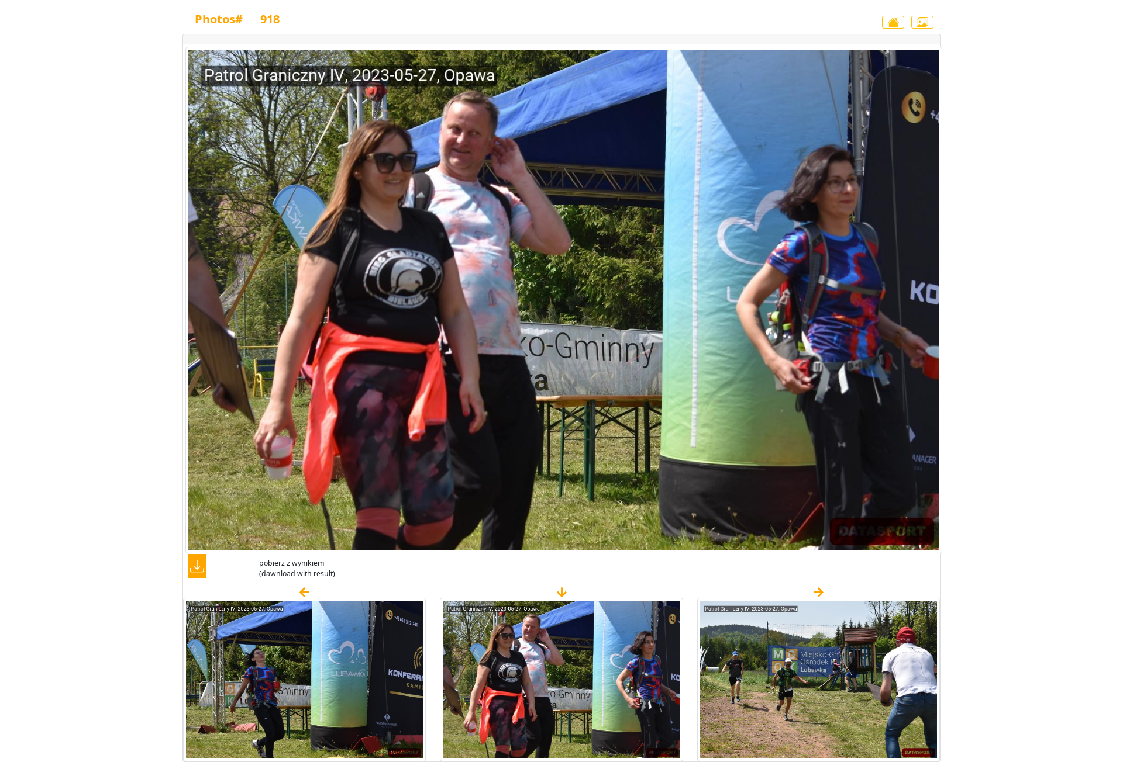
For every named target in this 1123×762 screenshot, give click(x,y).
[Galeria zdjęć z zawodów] (922, 22)
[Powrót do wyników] (893, 22)
